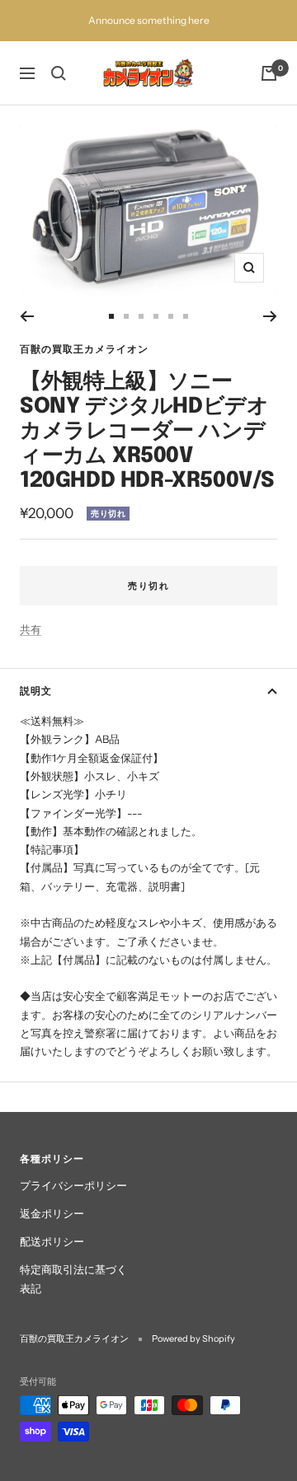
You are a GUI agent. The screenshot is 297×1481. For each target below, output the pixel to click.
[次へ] (270, 316)
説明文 (36, 690)
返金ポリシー (52, 1213)
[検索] (58, 73)
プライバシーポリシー (73, 1185)
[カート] (269, 73)
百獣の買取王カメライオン (84, 349)
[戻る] (27, 316)
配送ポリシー (52, 1241)
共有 (30, 629)
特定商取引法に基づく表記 (73, 1278)
